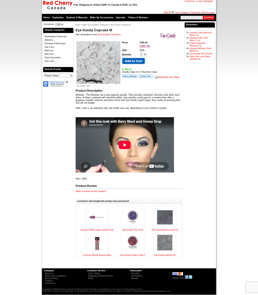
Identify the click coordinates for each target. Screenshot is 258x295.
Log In (200, 1)
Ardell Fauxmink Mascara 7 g (197, 44)
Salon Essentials (53, 57)
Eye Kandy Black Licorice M (165, 230)
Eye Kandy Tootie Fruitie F (132, 255)
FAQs (90, 278)
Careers (49, 281)
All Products (137, 276)
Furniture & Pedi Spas (55, 43)
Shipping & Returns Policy (100, 276)
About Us (49, 273)
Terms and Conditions (55, 276)
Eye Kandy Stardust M (164, 255)
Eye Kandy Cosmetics (109, 34)
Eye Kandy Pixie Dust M (201, 53)
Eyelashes (58, 17)
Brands (134, 278)
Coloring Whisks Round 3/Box (97, 255)
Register (209, 1)
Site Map (135, 273)
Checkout (195, 12)
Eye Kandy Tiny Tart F (133, 230)
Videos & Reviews (138, 17)
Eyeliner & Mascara (76, 17)
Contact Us (190, 1)
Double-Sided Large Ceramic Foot (97, 230)
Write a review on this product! (91, 191)
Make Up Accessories (101, 17)
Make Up (49, 50)
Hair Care (49, 47)
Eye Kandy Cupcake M (121, 25)
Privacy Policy (51, 278)
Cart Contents (182, 12)
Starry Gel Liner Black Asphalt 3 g (200, 57)
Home (46, 17)
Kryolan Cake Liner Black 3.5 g (199, 39)
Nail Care (49, 54)
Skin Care (49, 61)
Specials (120, 17)
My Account (208, 12)
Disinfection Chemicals (56, 36)
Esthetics (49, 40)
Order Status (94, 273)
